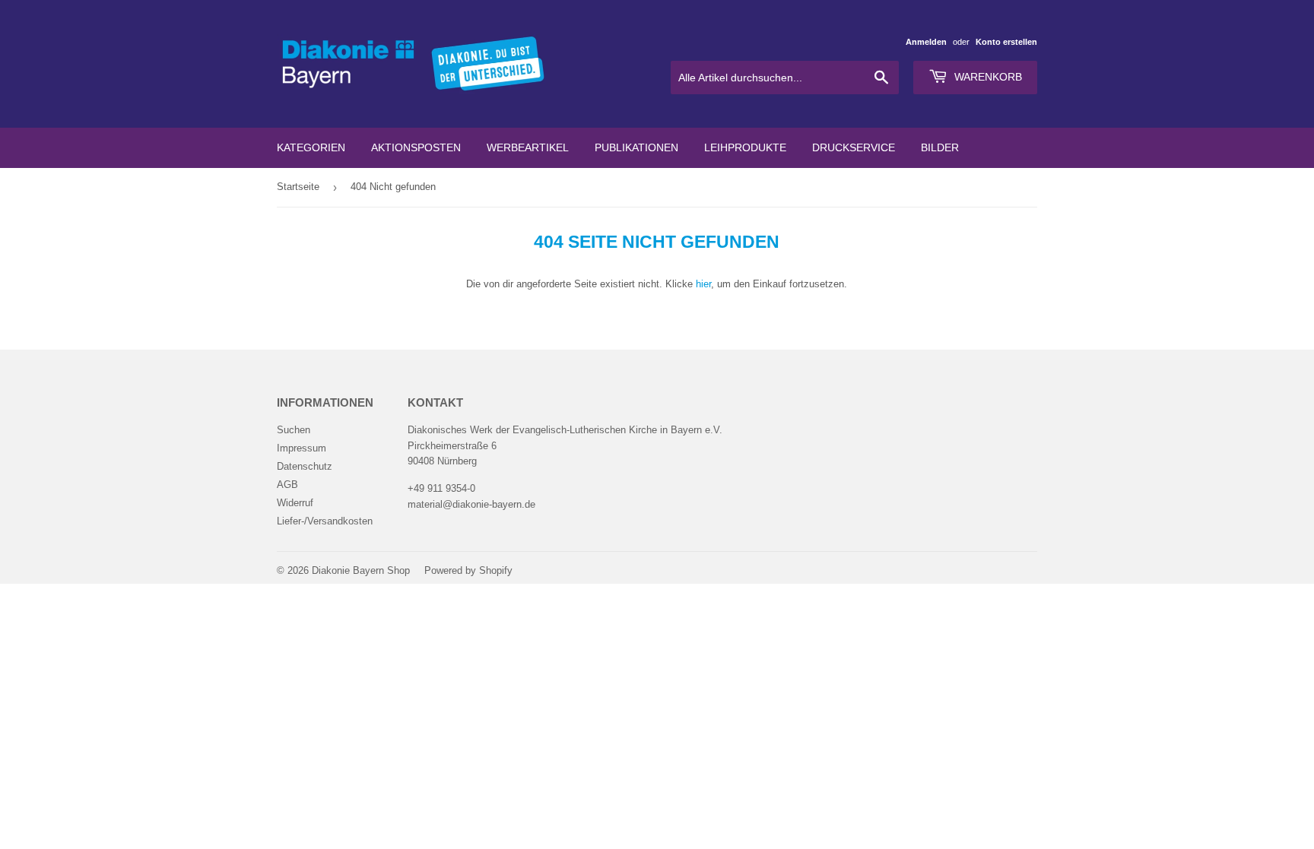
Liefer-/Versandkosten (325, 521)
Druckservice (853, 147)
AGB (287, 484)
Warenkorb (986, 77)
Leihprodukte (745, 147)
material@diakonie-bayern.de (471, 504)
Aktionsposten (416, 147)
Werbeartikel (528, 147)
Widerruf (295, 502)
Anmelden (926, 41)
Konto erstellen (1006, 41)
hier (703, 284)
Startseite (298, 186)
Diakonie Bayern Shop (361, 570)
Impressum (301, 448)
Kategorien (311, 147)
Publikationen (636, 147)
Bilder (940, 147)
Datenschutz (304, 466)
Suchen (293, 430)
